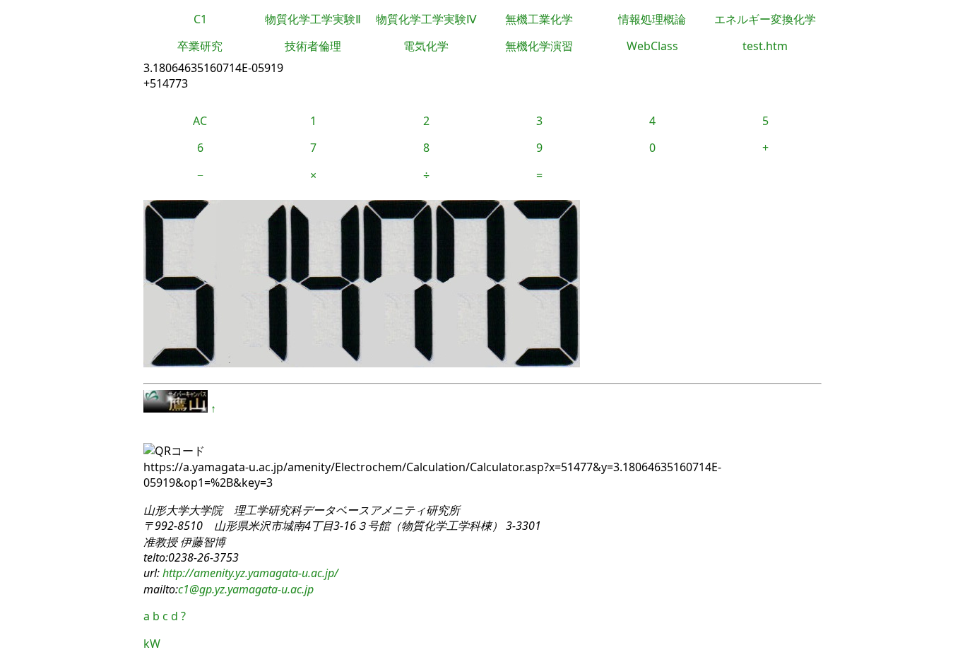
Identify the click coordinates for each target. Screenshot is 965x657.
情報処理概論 (652, 19)
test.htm (765, 46)
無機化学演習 (539, 46)
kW (151, 643)
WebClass (652, 46)
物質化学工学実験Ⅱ (313, 19)
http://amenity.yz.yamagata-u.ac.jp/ (249, 573)
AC (200, 121)
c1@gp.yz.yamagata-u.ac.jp (246, 589)
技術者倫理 (313, 46)
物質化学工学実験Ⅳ (426, 19)
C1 (200, 19)
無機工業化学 (539, 19)
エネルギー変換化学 (765, 19)
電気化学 (426, 46)
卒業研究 (200, 46)
